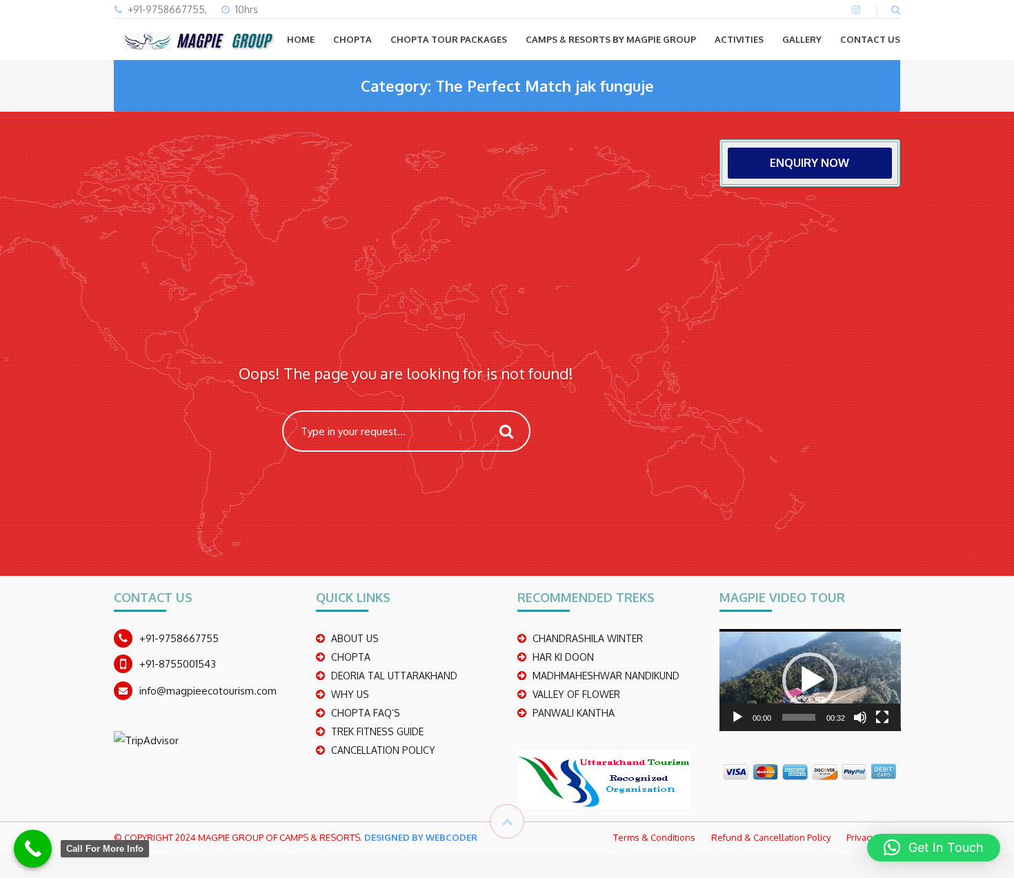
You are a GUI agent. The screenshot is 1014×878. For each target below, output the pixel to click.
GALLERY (802, 39)
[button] (809, 680)
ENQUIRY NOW (809, 163)
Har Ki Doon (563, 657)
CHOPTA (352, 39)
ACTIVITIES (739, 39)
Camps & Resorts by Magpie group (611, 39)
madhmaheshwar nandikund (606, 675)
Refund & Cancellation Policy (771, 837)
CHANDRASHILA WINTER (588, 638)
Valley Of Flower (576, 694)
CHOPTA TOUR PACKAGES (448, 39)
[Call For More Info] (33, 849)
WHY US (350, 694)
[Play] (737, 717)
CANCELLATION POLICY (383, 750)
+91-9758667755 (179, 638)
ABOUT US (355, 638)
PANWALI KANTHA (574, 713)
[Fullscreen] (882, 717)
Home (301, 39)
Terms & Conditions (654, 837)
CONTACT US (870, 39)
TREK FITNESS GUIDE (377, 731)
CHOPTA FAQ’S (365, 713)
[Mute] (860, 717)
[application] (810, 680)
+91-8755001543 (177, 663)
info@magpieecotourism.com (208, 690)
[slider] (799, 717)
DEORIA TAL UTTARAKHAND (394, 675)
